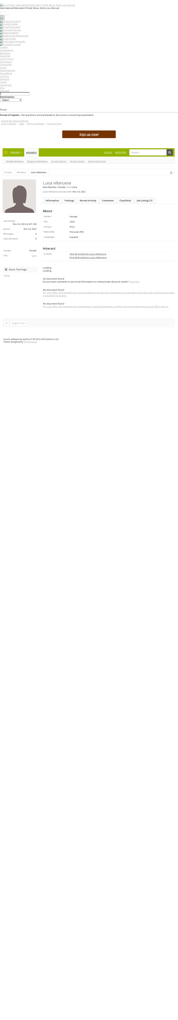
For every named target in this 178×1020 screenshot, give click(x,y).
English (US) (18, 323)
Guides (4, 47)
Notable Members (15, 161)
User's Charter (8, 123)
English (14, 24)
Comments (108, 200)
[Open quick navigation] (171, 172)
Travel (3, 82)
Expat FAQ (5, 55)
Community (6, 64)
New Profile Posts (97, 161)
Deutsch (16, 21)
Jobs (2, 87)
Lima (34, 255)
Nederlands (21, 35)
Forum (3, 67)
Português (19, 41)
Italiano (15, 32)
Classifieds (6, 85)
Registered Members (37, 161)
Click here (134, 281)
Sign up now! (89, 134)
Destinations (6, 50)
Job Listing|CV (144, 200)
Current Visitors (59, 161)
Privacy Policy (54, 123)
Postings (69, 200)
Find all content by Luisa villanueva (88, 254)
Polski (12, 38)
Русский (16, 44)
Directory (5, 79)
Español (15, 27)
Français (16, 30)
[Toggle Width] (6, 323)
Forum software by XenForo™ (31, 339)
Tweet (6, 275)
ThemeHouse (30, 341)
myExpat (4, 90)
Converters (6, 61)
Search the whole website (14, 120)
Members (31, 152)
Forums (15, 152)
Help (21, 123)
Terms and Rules (35, 123)
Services (4, 76)
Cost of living (6, 58)
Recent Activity (77, 161)
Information (52, 200)
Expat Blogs (6, 73)
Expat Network (7, 70)
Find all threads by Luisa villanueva (88, 257)
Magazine (5, 53)
